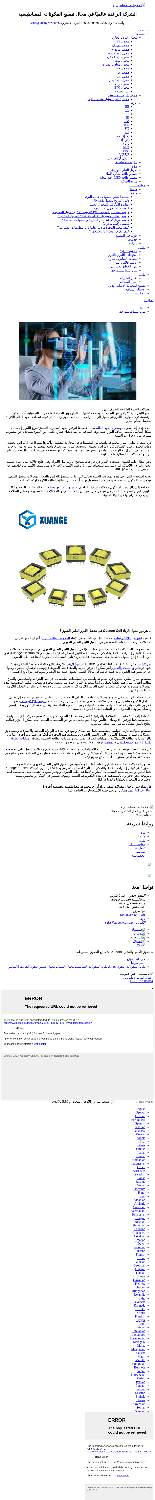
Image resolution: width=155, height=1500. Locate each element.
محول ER (122, 68)
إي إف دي (122, 136)
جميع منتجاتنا (129, 742)
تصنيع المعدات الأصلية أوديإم (126, 285)
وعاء (126, 143)
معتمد (109, 742)
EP (127, 110)
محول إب (123, 76)
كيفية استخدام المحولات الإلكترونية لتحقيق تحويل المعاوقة (90, 212)
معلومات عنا (137, 185)
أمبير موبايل (137, 962)
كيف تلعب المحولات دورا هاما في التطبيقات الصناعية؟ (93, 227)
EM (126, 121)
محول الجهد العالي (108, 428)
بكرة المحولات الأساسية (91, 966)
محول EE (122, 41)
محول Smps (117, 966)
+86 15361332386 (141, 981)
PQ (127, 128)
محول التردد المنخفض (122, 95)
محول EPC (121, 87)
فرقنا (133, 189)
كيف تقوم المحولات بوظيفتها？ (108, 231)
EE (127, 106)
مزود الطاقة (129, 181)
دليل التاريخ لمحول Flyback (111, 200)
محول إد (123, 72)
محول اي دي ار (119, 80)
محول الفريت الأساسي (22, 966)
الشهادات (77, 664)
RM (126, 124)
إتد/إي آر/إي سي (118, 158)
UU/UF (124, 154)
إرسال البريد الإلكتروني (138, 977)
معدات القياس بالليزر (123, 258)
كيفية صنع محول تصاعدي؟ (111, 208)
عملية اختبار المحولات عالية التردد (106, 196)
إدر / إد (125, 139)
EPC (126, 151)
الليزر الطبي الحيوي (124, 270)
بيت (142, 30)
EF (127, 114)
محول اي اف (120, 45)
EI (127, 117)
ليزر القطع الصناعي (124, 266)
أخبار (142, 274)
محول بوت (122, 60)
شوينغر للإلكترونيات (33, 701)
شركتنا (146, 664)
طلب (141, 247)
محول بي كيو (120, 49)
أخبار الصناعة (128, 281)
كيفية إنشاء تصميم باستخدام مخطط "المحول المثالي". (93, 216)
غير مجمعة (122, 91)
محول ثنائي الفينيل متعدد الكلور (108, 99)
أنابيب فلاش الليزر (125, 262)
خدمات (132, 239)
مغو (134, 166)
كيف (134, 193)
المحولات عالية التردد (56, 638)
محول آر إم (121, 83)
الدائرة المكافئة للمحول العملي (109, 204)
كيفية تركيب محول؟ (115, 223)
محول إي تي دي (118, 53)
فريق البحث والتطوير (125, 667)
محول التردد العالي (124, 37)
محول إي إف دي (118, 56)
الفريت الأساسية (126, 162)
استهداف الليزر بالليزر (122, 255)
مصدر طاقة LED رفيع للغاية (118, 177)
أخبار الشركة (128, 278)
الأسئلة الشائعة (135, 289)
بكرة (134, 103)
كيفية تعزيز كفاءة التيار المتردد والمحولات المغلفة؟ (95, 220)
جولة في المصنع (126, 235)
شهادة (133, 243)
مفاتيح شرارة (128, 251)
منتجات (140, 33)
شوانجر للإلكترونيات (127, 638)
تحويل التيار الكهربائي (123, 170)
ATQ (126, 147)
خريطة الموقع (136, 959)
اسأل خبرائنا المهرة (138, 790)
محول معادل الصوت (115, 64)
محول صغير (47, 966)
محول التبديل (65, 966)
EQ (127, 132)
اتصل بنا (140, 293)
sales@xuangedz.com (44, 22)
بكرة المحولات (135, 966)
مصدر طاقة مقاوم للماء (121, 173)
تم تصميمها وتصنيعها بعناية (65, 487)
